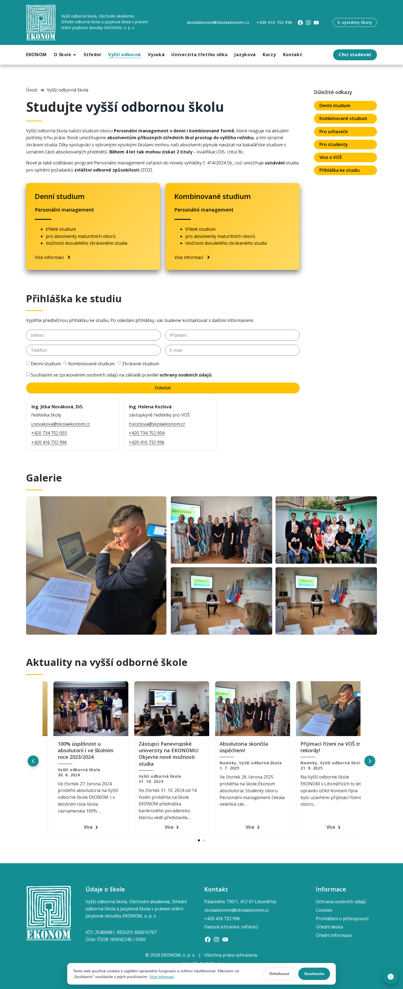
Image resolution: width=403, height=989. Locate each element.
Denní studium (46, 364)
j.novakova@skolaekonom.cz (60, 424)
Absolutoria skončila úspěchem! (314, 747)
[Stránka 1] (199, 840)
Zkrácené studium (140, 364)
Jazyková (245, 55)
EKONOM (36, 55)
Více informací (161, 976)
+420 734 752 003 (49, 433)
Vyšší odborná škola (88, 762)
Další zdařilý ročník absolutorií (69, 747)
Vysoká (156, 55)
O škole (63, 55)
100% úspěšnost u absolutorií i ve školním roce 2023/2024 (156, 750)
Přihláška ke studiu (339, 170)
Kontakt (292, 55)
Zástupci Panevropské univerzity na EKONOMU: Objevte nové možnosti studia (239, 753)
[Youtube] (316, 22)
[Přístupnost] (390, 976)
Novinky (55, 762)
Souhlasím (314, 973)
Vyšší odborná (124, 55)
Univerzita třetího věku (199, 55)
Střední (92, 55)
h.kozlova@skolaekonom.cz (157, 424)
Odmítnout (279, 973)
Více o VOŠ (330, 157)
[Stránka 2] (204, 840)
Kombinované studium (91, 364)
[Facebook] (300, 22)
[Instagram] (308, 22)
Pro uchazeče (333, 132)
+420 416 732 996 (49, 442)
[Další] (369, 761)
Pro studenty (333, 144)
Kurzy (269, 55)
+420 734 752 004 (146, 433)
